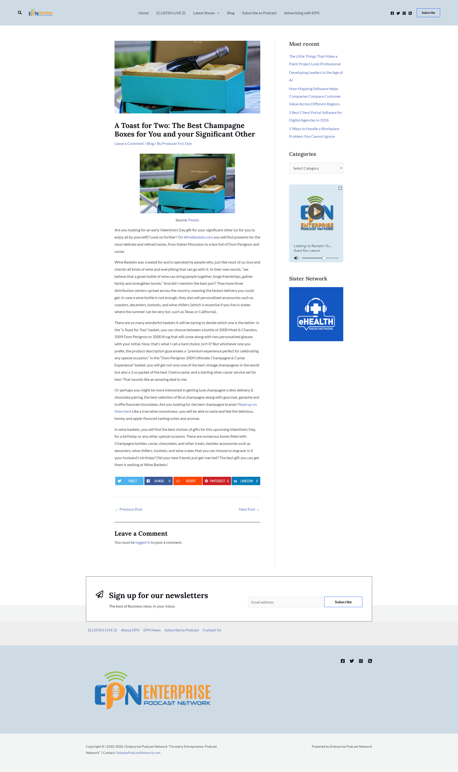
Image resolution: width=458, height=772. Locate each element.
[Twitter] (398, 13)
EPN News (152, 630)
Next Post (249, 509)
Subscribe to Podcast (182, 630)
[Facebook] (392, 13)
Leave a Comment (129, 143)
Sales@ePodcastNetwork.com (138, 753)
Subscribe (343, 601)
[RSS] (410, 13)
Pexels (193, 220)
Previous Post (128, 509)
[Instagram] (404, 13)
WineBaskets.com (198, 237)
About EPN (130, 630)
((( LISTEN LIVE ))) (102, 630)
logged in (142, 542)
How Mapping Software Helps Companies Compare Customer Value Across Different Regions (315, 96)
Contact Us (212, 630)
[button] (20, 13)
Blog (150, 143)
